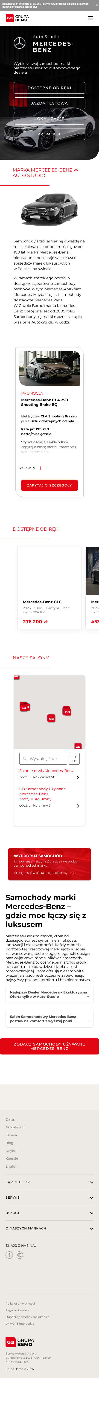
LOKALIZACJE (49, 119)
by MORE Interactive (20, 1323)
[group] (49, 588)
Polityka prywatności (20, 1303)
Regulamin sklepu (18, 1310)
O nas (10, 1119)
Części (11, 1151)
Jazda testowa (49, 103)
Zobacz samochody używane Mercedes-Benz (49, 1046)
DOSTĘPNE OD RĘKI (49, 88)
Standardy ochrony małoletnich (28, 1317)
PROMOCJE (49, 134)
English (11, 1166)
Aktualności (15, 1127)
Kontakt (12, 1158)
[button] (51, 718)
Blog (9, 1143)
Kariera (11, 1135)
